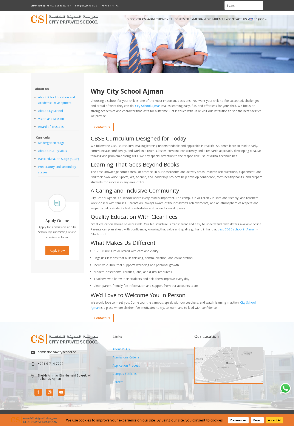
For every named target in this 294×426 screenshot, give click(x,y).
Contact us (102, 127)
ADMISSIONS (157, 19)
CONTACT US (237, 19)
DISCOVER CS (136, 19)
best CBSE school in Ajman (236, 229)
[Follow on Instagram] (49, 392)
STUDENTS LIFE (180, 19)
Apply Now (57, 250)
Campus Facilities (125, 374)
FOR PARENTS (215, 19)
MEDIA (198, 19)
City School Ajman (148, 106)
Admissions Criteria (126, 357)
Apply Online (57, 220)
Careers (118, 382)
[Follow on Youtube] (61, 392)
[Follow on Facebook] (38, 392)
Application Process (126, 365)
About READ (121, 349)
